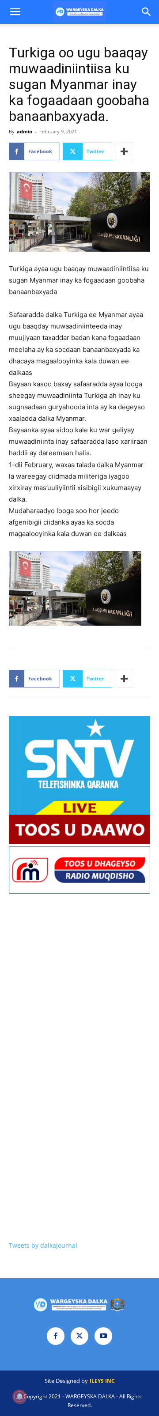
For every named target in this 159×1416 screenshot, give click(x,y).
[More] (124, 151)
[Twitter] (79, 1336)
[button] (15, 12)
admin (24, 131)
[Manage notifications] (19, 1397)
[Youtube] (103, 1336)
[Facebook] (55, 1336)
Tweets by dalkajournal (43, 1245)
